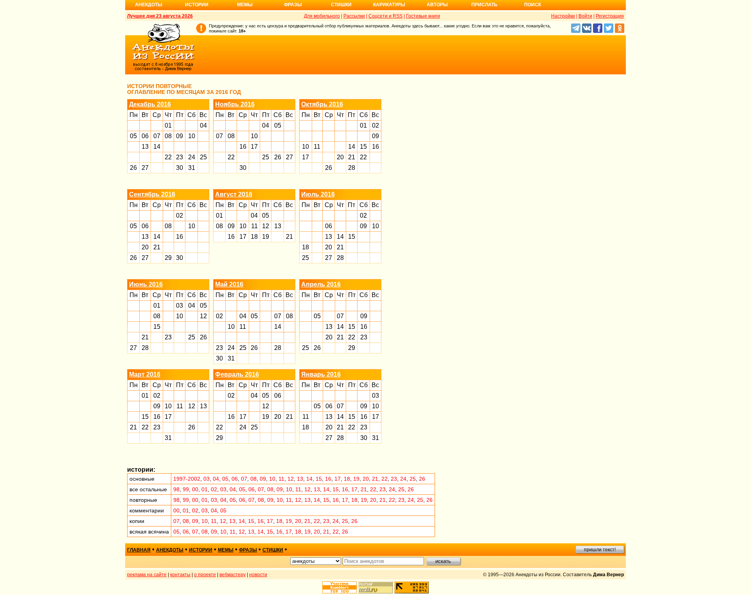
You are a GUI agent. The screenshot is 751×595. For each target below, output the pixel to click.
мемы (226, 550)
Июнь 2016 (146, 284)
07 (156, 136)
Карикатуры (389, 4)
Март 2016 (144, 374)
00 (195, 489)
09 (179, 136)
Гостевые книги (423, 16)
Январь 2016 (321, 374)
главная (139, 550)
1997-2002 (186, 479)
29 (168, 257)
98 (176, 489)
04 (203, 125)
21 (351, 157)
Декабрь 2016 (150, 104)
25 (203, 157)
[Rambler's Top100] (339, 587)
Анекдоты (148, 4)
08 (168, 136)
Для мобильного (322, 16)
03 (179, 305)
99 (186, 489)
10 (191, 136)
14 (156, 146)
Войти (585, 16)
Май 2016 (229, 284)
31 (191, 167)
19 (265, 236)
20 (340, 157)
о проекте (205, 574)
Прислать (484, 4)
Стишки (341, 4)
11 (317, 146)
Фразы (293, 4)
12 (265, 226)
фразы (248, 550)
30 (179, 167)
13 (145, 146)
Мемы (245, 4)
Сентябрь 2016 (152, 194)
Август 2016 (233, 194)
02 (375, 125)
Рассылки (354, 16)
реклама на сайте (147, 574)
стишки (272, 550)
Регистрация (610, 16)
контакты (180, 574)
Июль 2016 (318, 194)
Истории (196, 4)
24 (191, 157)
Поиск (532, 4)
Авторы (437, 4)
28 (351, 167)
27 (145, 167)
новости (258, 574)
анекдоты (169, 550)
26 (133, 167)
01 (168, 125)
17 (254, 146)
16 (242, 146)
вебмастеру (232, 574)
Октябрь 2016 (322, 104)
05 (133, 136)
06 (145, 136)
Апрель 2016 (321, 284)
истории (200, 550)
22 (168, 157)
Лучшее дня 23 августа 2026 (160, 16)
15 (363, 146)
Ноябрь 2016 (235, 104)
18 (254, 236)
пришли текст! (600, 549)
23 (179, 157)
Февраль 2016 (237, 374)
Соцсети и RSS (385, 16)
